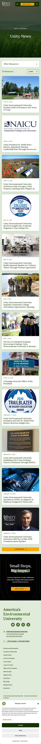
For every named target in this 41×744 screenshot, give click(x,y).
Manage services (7, 719)
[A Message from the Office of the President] (20, 369)
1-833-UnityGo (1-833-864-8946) (17, 641)
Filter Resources (11, 64)
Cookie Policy (15, 741)
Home (16, 28)
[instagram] (23, 625)
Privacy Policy (24, 741)
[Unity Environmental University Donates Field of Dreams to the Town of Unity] (20, 94)
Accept (20, 725)
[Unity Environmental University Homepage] (6, 4)
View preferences (20, 736)
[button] (38, 704)
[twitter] (28, 625)
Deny (20, 730)
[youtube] (13, 625)
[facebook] (18, 625)
